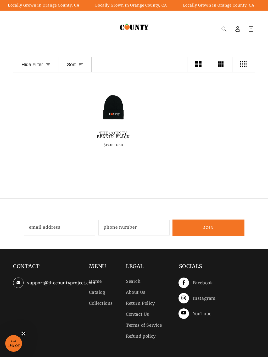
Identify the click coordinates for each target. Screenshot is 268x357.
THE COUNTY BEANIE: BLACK (113, 135)
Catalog (97, 292)
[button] (224, 29)
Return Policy (140, 303)
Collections (101, 303)
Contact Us (137, 314)
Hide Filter (32, 64)
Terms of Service (144, 325)
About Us (136, 292)
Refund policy (141, 336)
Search (133, 281)
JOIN (208, 228)
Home (95, 281)
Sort (71, 64)
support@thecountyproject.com (51, 283)
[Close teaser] (23, 333)
